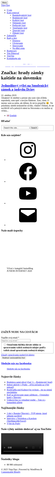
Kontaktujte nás (14, 58)
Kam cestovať (13, 12)
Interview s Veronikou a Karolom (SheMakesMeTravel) (22, 419)
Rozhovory (12, 51)
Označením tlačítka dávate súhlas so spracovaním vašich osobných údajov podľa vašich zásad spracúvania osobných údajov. (24, 347)
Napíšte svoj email (10, 337)
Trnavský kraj (18, 30)
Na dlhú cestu (18, 48)
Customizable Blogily (10, 472)
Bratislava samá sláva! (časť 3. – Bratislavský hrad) (29, 382)
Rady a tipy (12, 38)
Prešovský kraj (19, 25)
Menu (4, 3)
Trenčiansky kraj (19, 28)
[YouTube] (28, 203)
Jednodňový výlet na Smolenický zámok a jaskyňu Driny (24, 87)
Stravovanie (17, 46)
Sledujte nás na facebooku (16, 363)
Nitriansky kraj (19, 23)
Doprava (16, 40)
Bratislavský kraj (19, 18)
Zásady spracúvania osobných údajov (18, 355)
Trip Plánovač (13, 53)
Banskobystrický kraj (21, 15)
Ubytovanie (17, 43)
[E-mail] (28, 225)
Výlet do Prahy (13, 423)
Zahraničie (11, 35)
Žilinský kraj (18, 33)
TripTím (10, 56)
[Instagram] (28, 160)
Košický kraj (18, 20)
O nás (9, 10)
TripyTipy (5, 5)
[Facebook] (28, 181)
